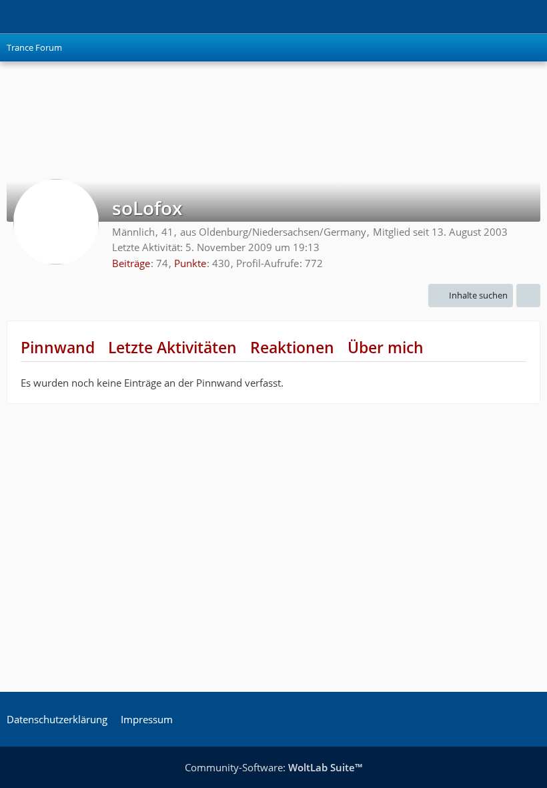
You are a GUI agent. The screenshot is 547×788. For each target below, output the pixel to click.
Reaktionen (292, 347)
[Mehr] (528, 295)
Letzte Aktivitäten (172, 347)
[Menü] (529, 16)
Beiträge (131, 263)
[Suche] (463, 16)
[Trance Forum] (6, 16)
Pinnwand (58, 347)
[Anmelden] (496, 16)
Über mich (386, 347)
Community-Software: (273, 767)
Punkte (190, 263)
